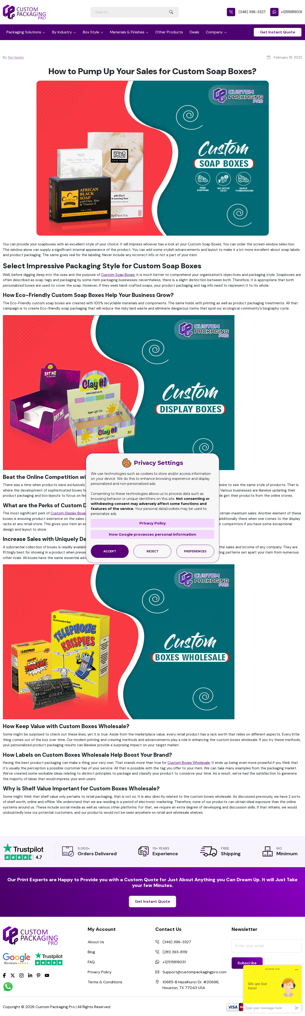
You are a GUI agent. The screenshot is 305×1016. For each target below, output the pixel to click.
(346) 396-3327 (252, 12)
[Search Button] (171, 12)
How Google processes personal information (152, 534)
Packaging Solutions (23, 32)
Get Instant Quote (277, 32)
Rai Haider (16, 57)
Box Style (91, 32)
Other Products (169, 32)
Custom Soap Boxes (118, 274)
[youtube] (47, 975)
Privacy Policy (100, 972)
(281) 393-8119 (175, 951)
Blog (91, 951)
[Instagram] (21, 975)
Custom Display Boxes (69, 513)
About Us (96, 941)
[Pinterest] (38, 975)
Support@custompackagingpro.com (194, 972)
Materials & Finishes (127, 32)
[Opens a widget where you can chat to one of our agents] (272, 988)
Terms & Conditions (105, 982)
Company (214, 32)
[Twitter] (12, 975)
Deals (194, 32)
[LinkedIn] (30, 975)
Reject (152, 551)
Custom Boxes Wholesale (189, 762)
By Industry (62, 32)
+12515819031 (291, 12)
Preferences (195, 551)
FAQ (91, 961)
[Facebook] (4, 975)
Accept (109, 551)
